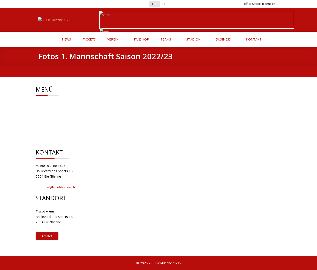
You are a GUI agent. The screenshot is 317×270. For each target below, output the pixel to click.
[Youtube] (63, 3)
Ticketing (57, 119)
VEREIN (112, 39)
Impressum (59, 129)
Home (55, 102)
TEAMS (165, 39)
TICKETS (89, 39)
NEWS (66, 39)
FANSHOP (141, 39)
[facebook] (42, 3)
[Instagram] (56, 3)
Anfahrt (47, 236)
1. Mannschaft (61, 113)
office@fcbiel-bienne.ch (259, 4)
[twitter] (49, 3)
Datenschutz (60, 135)
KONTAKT (253, 39)
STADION (193, 39)
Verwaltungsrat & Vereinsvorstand (76, 108)
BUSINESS (223, 39)
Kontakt (56, 124)
